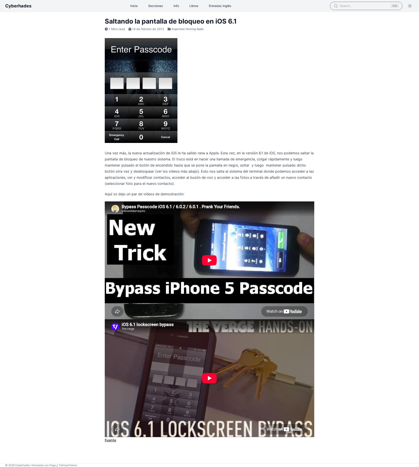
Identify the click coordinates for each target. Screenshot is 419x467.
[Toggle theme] (410, 6)
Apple (200, 29)
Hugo (52, 465)
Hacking (190, 29)
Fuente (110, 440)
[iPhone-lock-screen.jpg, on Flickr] (209, 90)
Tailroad (64, 465)
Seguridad (178, 29)
